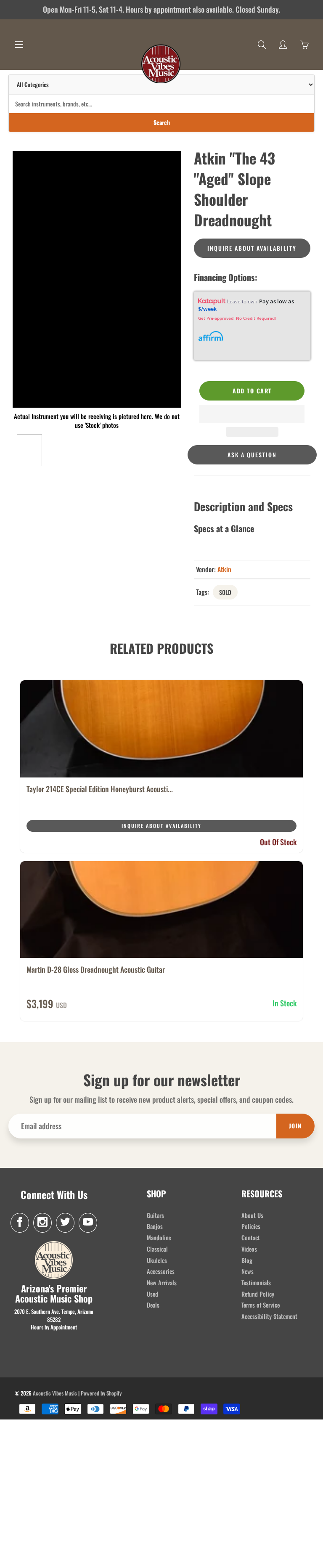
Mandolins (159, 1237)
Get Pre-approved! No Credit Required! (237, 318)
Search (162, 122)
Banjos (155, 1226)
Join (295, 1125)
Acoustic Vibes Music (55, 1393)
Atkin (224, 569)
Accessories (161, 1271)
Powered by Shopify (101, 1393)
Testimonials (256, 1282)
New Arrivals (162, 1282)
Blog (246, 1260)
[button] (251, 414)
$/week (207, 309)
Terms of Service (260, 1304)
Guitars (155, 1215)
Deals (153, 1304)
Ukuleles (157, 1260)
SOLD (225, 592)
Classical (157, 1248)
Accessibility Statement (269, 1316)
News (247, 1271)
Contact (250, 1237)
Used (152, 1293)
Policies (250, 1226)
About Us (252, 1215)
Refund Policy (257, 1293)
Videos (249, 1248)
